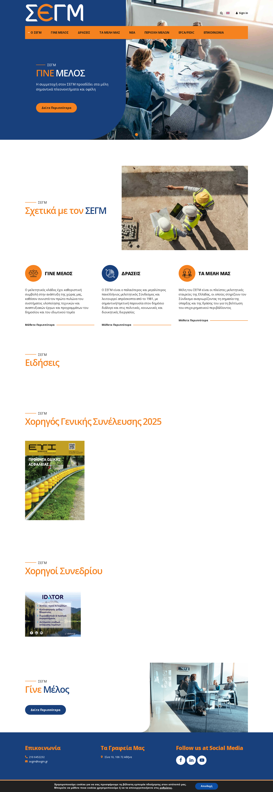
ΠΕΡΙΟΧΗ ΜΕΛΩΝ (156, 32)
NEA (132, 32)
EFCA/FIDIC (186, 32)
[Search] (221, 13)
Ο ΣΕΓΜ (36, 32)
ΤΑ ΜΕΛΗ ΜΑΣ (109, 32)
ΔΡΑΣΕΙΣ (84, 32)
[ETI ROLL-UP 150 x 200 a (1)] (54, 480)
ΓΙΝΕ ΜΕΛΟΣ (60, 32)
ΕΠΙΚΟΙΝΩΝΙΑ (214, 32)
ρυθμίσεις (166, 788)
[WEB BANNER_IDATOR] (53, 613)
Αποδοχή (206, 786)
